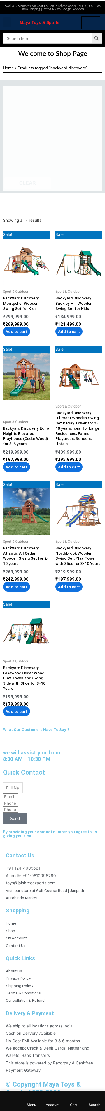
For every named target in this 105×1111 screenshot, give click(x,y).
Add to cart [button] (16, 331)
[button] (7, 22)
